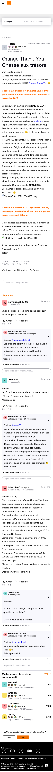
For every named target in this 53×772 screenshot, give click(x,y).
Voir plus (47, 674)
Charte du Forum (8, 758)
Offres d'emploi (36, 766)
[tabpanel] (26, 484)
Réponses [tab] (8, 295)
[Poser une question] (46, 765)
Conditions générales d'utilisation (32, 758)
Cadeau (7, 37)
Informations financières (25, 764)
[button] (19, 196)
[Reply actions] (49, 336)
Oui (23, 737)
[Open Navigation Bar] (4, 3)
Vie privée (5, 768)
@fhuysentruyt (19, 642)
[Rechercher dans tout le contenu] (47, 21)
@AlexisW (16, 425)
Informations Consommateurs (26, 768)
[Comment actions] (50, 307)
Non (9, 737)
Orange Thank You (38, 83)
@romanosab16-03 (21, 340)
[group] (5, 263)
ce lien (37, 120)
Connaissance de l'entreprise (13, 766)
